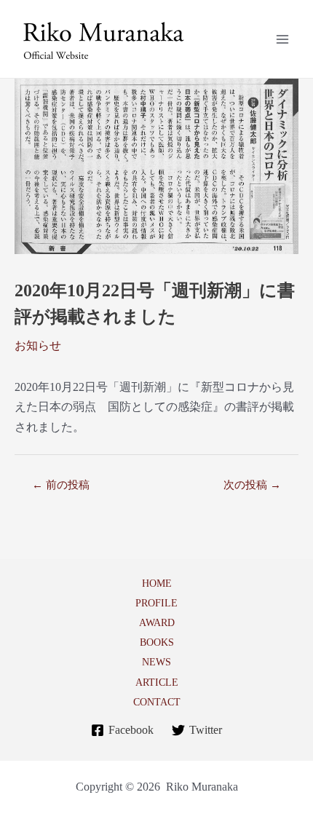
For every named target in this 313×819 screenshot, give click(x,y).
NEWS (156, 662)
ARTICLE (156, 682)
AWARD (157, 622)
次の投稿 (252, 485)
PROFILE (156, 603)
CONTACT (157, 702)
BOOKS (157, 642)
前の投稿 (61, 485)
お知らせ (38, 345)
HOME (157, 583)
